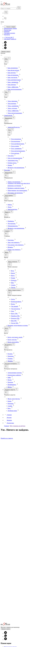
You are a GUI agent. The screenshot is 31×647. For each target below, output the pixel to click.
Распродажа (7, 30)
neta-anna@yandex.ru (10, 39)
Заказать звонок (5, 51)
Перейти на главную (7, 438)
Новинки (7, 31)
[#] (19, 7)
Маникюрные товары (10, 28)
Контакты (7, 34)
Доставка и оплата (9, 33)
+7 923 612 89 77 (9, 37)
